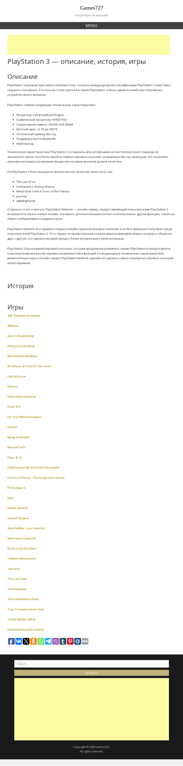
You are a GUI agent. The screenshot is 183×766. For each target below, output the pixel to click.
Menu (92, 25)
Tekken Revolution (21, 558)
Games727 (91, 8)
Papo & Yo (14, 457)
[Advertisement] (89, 45)
